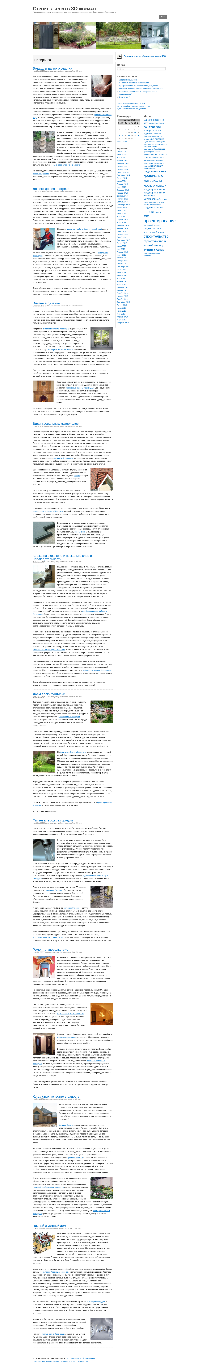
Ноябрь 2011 (122, 261)
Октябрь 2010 (123, 299)
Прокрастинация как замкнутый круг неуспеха (138, 86)
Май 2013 (121, 217)
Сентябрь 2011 (123, 267)
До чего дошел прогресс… (52, 189)
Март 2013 (121, 222)
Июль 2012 (121, 246)
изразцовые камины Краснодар (80, 388)
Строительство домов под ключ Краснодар (58, 1361)
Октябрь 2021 (123, 152)
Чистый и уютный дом (49, 1226)
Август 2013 (122, 208)
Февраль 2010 (123, 323)
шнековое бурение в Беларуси (67, 165)
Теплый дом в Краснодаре (53, 1334)
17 (135, 132)
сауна (147, 228)
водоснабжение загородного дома (48, 937)
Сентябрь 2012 (123, 240)
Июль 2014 (121, 181)
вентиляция (157, 139)
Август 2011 (122, 270)
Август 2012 (122, 243)
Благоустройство (80, 1358)
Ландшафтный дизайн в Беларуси (48, 1187)
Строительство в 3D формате (65, 8)
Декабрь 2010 (123, 293)
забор (154, 158)
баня (147, 126)
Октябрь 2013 (123, 202)
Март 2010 (121, 320)
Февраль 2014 (123, 190)
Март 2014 (121, 187)
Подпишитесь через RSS (145, 56)
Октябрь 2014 (123, 172)
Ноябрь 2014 (122, 169)
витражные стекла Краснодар (56, 329)
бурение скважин (152, 133)
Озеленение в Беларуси (69, 717)
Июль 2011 (121, 273)
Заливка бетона (66, 1125)
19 (119, 135)
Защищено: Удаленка (128, 80)
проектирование (160, 220)
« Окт (119, 142)
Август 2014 (122, 178)
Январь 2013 (122, 228)
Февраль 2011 (123, 287)
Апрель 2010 (122, 317)
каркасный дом (149, 168)
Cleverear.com (82, 1361)
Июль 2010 (121, 308)
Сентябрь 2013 (123, 205)
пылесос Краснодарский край (56, 1272)
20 (122, 135)
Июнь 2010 (121, 311)
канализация (156, 166)
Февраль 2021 (123, 163)
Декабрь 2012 (123, 231)
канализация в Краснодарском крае (49, 649)
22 (129, 135)
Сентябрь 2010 (123, 302)
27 (122, 139)
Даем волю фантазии (49, 694)
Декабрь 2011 (122, 258)
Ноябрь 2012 (122, 234)
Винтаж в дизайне (46, 303)
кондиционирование (155, 171)
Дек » (125, 142)
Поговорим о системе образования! (134, 83)
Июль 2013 (121, 211)
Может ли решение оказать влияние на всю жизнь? (141, 89)
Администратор (52, 71)
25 (138, 135)
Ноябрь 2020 (122, 166)
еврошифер (79, 532)
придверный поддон (96, 1301)
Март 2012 (121, 255)
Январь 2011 (122, 290)
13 (122, 132)
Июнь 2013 (121, 214)
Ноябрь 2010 (122, 296)
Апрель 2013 (122, 220)
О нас (163, 17)
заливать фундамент (63, 458)
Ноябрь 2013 (122, 199)
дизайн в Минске (75, 1157)
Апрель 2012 (122, 252)
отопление (157, 207)
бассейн (156, 126)
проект (149, 212)
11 (138, 129)
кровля (77, 476)
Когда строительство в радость (56, 1096)
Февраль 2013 (123, 225)
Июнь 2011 (121, 276)
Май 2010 (121, 314)
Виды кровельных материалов (56, 423)
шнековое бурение (54, 890)
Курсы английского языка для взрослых (133, 106)
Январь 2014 (122, 193)
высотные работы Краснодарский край (84, 229)
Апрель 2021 (122, 160)
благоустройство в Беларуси (73, 752)
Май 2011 (121, 278)
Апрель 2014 (122, 184)
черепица (147, 253)
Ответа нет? (124, 97)
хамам (160, 249)
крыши (161, 185)
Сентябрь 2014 (123, 175)
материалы (150, 199)
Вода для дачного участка (52, 68)
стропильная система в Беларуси (48, 511)
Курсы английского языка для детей (132, 109)
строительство (156, 236)
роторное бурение (41, 174)
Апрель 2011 (122, 281)
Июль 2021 (121, 155)
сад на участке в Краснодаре (60, 349)
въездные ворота (160, 144)
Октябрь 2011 (122, 264)
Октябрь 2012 (123, 237)
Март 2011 (121, 284)
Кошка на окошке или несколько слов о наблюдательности (62, 557)
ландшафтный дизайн (155, 189)
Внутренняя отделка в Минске (70, 1013)
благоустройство (152, 130)
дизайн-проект (149, 152)
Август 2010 (122, 305)
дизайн (162, 149)
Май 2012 (121, 249)
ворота (150, 144)
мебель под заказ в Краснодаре (97, 670)
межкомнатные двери (66, 1037)
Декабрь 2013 (123, 196)
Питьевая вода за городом (53, 820)
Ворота (70, 1358)
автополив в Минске (156, 123)
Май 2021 (121, 158)
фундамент (149, 250)
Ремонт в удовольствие (50, 949)
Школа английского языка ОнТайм (131, 104)
